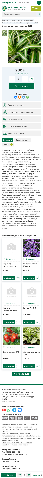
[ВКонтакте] (15, 97)
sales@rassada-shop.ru (17, 454)
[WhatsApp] (27, 97)
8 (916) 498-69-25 (13, 468)
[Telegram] (23, 97)
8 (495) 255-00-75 (16, 3)
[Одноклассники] (19, 97)
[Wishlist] (31, 79)
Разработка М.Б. (9, 401)
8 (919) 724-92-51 (12, 461)
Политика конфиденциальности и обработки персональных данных (17, 444)
